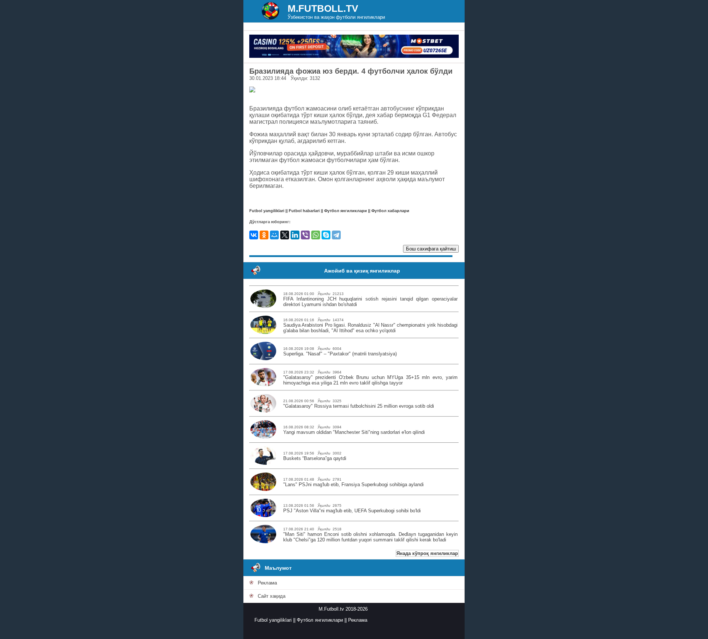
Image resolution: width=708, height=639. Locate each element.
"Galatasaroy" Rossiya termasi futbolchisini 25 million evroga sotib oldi (358, 406)
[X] (284, 235)
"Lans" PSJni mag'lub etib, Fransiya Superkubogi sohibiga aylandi (353, 484)
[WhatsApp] (315, 235)
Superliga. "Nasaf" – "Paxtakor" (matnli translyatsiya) (340, 354)
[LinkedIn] (295, 235)
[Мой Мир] (274, 235)
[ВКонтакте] (253, 235)
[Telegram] (336, 235)
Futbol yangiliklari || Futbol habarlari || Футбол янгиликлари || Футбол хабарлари (329, 210)
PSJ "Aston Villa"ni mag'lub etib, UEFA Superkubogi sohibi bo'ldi (352, 510)
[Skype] (326, 235)
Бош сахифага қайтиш (431, 249)
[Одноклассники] (264, 235)
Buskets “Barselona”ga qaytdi (314, 458)
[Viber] (305, 235)
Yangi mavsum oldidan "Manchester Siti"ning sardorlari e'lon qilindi (354, 432)
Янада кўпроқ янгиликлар (427, 553)
